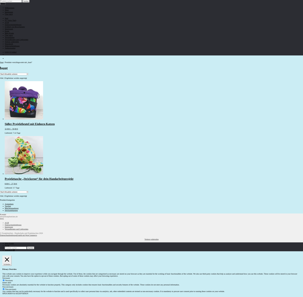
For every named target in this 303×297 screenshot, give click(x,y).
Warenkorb (9, 44)
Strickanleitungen (11, 210)
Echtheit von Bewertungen (15, 27)
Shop (7, 10)
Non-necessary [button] (7, 287)
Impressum (9, 12)
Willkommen (9, 8)
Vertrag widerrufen (12, 42)
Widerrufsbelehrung (12, 46)
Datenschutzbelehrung (13, 25)
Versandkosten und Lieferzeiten (16, 40)
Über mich (9, 14)
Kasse (7, 31)
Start (6, 18)
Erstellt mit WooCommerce (27, 235)
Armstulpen (9, 204)
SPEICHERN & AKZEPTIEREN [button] (15, 293)
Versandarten (9, 37)
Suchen (26, 1)
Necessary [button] (6, 278)
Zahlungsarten (10, 48)
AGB (7, 23)
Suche (7, 246)
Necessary (9, 280)
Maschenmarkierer (12, 208)
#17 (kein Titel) (10, 20)
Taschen (8, 206)
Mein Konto (9, 33)
